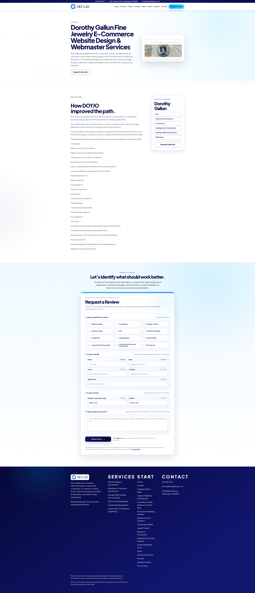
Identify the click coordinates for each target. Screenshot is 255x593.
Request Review (176, 7)
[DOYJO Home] (80, 6)
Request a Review (80, 72)
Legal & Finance (143, 528)
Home (117, 6)
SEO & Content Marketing (118, 501)
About (144, 6)
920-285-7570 (100, 1)
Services (123, 6)
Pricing (130, 6)
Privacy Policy (136, 449)
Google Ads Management (118, 505)
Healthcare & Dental (145, 524)
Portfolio (137, 6)
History (150, 6)
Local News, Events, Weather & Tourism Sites (145, 505)
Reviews (157, 6)
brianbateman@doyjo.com (151, 1)
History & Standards (145, 555)
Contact (164, 6)
